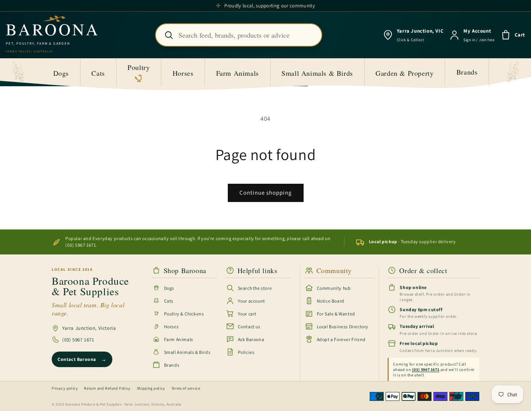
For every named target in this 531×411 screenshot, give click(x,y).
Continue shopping (265, 192)
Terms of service (186, 388)
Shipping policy (151, 388)
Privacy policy (65, 388)
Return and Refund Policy (107, 388)
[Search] (168, 35)
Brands (467, 72)
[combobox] (238, 35)
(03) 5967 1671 (78, 339)
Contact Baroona (82, 359)
